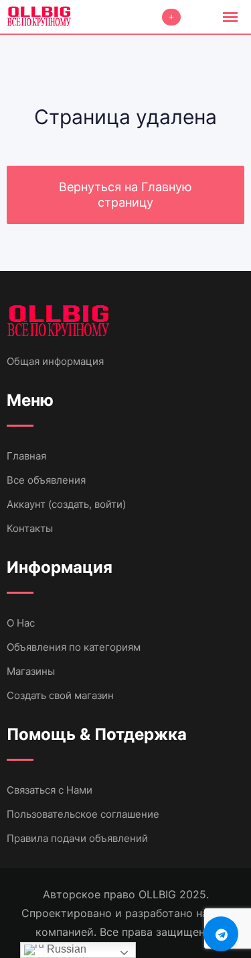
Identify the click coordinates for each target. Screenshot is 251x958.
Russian (65, 949)
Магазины (31, 671)
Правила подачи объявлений (77, 838)
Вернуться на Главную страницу (125, 194)
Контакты (30, 528)
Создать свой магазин (60, 695)
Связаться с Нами (49, 790)
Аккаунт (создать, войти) (66, 504)
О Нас (21, 623)
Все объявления (46, 480)
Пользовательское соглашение (83, 814)
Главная (26, 455)
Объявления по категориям (74, 647)
